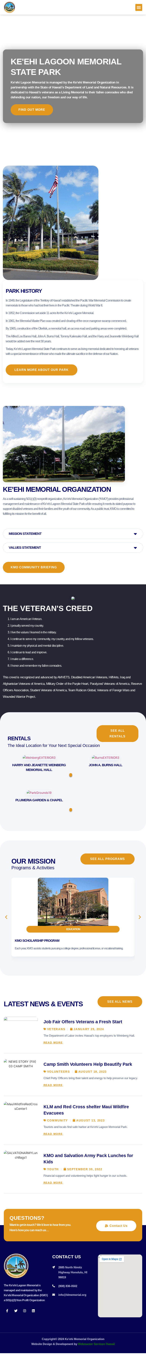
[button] (138, 7)
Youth (53, 1169)
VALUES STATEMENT (25, 547)
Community (57, 1120)
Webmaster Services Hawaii (96, 1344)
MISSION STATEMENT (25, 534)
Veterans (56, 1029)
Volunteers (58, 1071)
